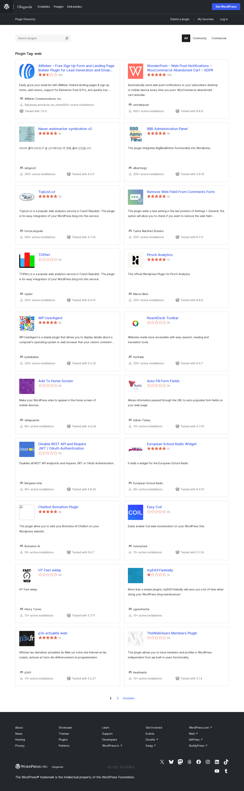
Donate (152, 739)
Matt (193, 733)
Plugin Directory (25, 19)
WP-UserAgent (50, 318)
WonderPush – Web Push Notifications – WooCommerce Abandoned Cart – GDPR (180, 68)
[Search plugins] (67, 38)
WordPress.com (200, 727)
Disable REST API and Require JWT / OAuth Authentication (62, 446)
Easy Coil (154, 507)
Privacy (20, 745)
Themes (64, 733)
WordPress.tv (112, 745)
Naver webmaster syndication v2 (65, 129)
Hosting (20, 739)
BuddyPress (198, 745)
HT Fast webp (49, 570)
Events (150, 733)
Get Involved (154, 727)
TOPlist (44, 255)
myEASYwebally (160, 570)
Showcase (65, 727)
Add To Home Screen (55, 381)
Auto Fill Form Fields (163, 381)
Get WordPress (226, 6)
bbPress (196, 739)
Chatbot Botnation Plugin (58, 507)
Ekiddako (129, 698)
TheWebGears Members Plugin (172, 633)
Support (107, 733)
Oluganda (57, 766)
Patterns (64, 745)
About (19, 727)
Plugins (63, 739)
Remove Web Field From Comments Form (181, 192)
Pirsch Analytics (160, 255)
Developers (109, 739)
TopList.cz (46, 192)
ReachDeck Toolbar (163, 318)
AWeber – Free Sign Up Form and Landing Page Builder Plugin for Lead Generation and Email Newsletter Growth (76, 68)
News (18, 733)
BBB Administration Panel (167, 129)
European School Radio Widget (172, 444)
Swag (151, 745)
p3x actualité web (52, 633)
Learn (105, 727)
